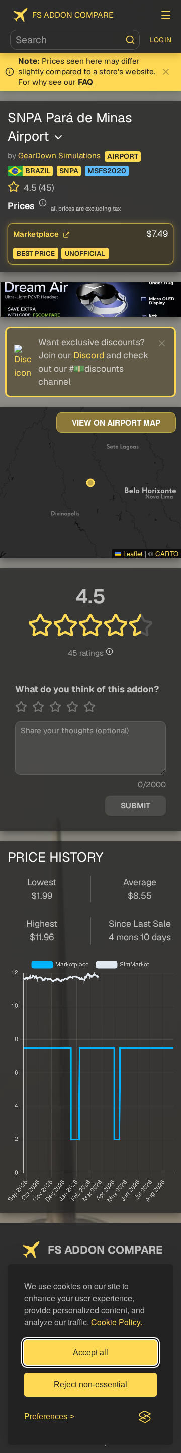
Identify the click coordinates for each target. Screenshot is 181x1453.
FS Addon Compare (73, 15)
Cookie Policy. (116, 1322)
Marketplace (37, 234)
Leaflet (132, 553)
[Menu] (166, 15)
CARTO (166, 553)
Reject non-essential (90, 1384)
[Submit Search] (130, 40)
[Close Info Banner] (166, 72)
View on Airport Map (116, 422)
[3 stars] (57, 707)
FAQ (85, 82)
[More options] (58, 137)
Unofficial (85, 253)
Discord (88, 355)
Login (161, 39)
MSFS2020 (106, 170)
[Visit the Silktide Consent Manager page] (145, 1417)
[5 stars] (89, 707)
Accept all (90, 1352)
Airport (122, 156)
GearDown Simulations (59, 156)
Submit (135, 806)
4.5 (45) (38, 187)
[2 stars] (40, 707)
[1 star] (23, 707)
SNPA (68, 170)
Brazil (37, 170)
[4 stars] (74, 707)
